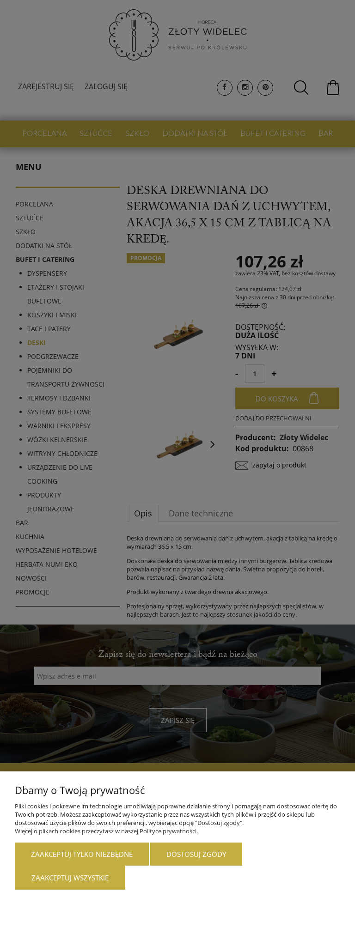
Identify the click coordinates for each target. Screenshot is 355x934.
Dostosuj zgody (196, 854)
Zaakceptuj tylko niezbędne (82, 854)
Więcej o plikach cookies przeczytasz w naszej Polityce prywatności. (106, 831)
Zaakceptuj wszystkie (70, 877)
